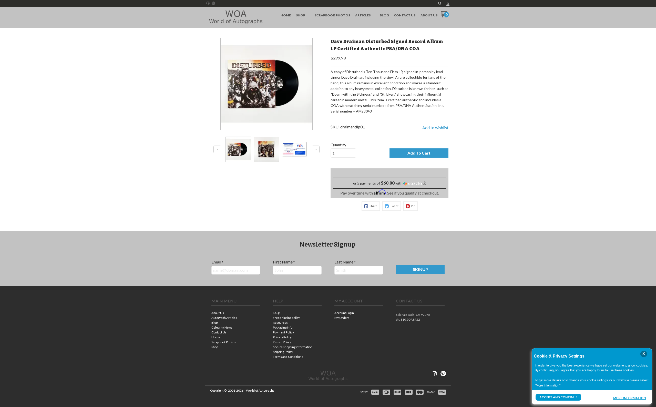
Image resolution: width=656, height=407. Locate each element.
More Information (629, 398)
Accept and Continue (558, 397)
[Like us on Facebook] (208, 3)
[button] (440, 3)
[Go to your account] (447, 4)
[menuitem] (286, 15)
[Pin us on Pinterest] (213, 3)
